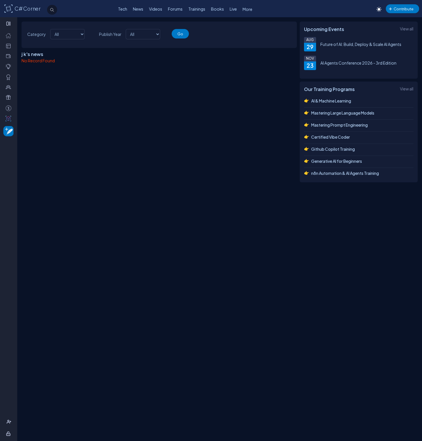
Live (233, 8)
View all (406, 28)
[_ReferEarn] (9, 97)
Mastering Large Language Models (342, 112)
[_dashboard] (9, 46)
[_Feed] (9, 35)
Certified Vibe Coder (330, 137)
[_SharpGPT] (9, 118)
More (247, 9)
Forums (175, 8)
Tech (122, 8)
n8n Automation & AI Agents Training (345, 173)
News (138, 8)
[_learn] (9, 66)
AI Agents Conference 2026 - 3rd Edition (358, 62)
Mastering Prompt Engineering (339, 124)
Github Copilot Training (333, 149)
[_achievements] (9, 77)
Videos (155, 8)
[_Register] (9, 422)
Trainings (196, 8)
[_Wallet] (9, 56)
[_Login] (9, 433)
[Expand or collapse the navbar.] (9, 23)
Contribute (403, 8)
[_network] (9, 87)
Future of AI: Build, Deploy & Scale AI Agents (360, 44)
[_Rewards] (9, 108)
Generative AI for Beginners (336, 161)
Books (217, 8)
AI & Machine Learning (331, 100)
